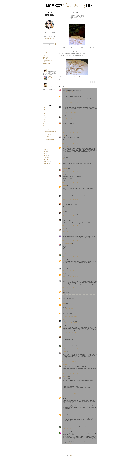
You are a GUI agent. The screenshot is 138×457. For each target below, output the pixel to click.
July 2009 (45, 151)
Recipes (68, 0)
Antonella (64, 303)
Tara (63, 202)
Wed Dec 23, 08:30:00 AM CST (70, 208)
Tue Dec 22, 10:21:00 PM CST (70, 91)
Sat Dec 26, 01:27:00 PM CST (70, 348)
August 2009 (46, 149)
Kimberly (64, 105)
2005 (44, 172)
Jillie (63, 325)
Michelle (63, 135)
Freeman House (45, 52)
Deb (63, 396)
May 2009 (46, 155)
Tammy (63, 211)
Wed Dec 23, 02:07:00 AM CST (70, 143)
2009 (44, 127)
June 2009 (46, 153)
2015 (44, 115)
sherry (63, 335)
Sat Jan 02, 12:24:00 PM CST (70, 428)
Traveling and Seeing (46, 63)
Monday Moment (46, 58)
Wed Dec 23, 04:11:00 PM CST (70, 276)
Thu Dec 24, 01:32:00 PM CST (70, 316)
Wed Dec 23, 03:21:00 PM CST (70, 256)
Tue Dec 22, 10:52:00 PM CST (70, 118)
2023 (44, 107)
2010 (44, 125)
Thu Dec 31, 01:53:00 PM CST (70, 409)
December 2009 (47, 129)
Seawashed (64, 279)
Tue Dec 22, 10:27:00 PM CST (70, 102)
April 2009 (46, 157)
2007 (44, 168)
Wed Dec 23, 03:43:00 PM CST (70, 263)
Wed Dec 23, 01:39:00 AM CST (70, 132)
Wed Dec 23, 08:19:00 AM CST (70, 199)
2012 (44, 121)
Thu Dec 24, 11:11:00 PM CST (70, 332)
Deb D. (63, 94)
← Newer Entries (62, 448)
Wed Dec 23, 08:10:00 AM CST (70, 190)
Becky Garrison (65, 146)
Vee (63, 218)
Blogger (71, 455)
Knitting (44, 55)
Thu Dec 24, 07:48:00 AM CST (70, 300)
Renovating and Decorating (47, 60)
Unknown (64, 161)
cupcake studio (65, 88)
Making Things (45, 57)
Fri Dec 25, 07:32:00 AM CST (70, 340)
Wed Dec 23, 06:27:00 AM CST (70, 165)
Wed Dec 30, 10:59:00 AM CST (70, 373)
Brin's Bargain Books (48, 140)
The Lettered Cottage (66, 391)
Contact (80, 0)
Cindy (63, 194)
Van (63, 290)
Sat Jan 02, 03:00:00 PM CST (70, 443)
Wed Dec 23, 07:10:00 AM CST (70, 182)
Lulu (63, 311)
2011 (44, 123)
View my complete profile (49, 38)
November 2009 (47, 143)
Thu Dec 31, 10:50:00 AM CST (70, 393)
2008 (44, 166)
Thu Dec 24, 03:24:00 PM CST (70, 322)
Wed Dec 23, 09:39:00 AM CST (70, 215)
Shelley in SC (64, 185)
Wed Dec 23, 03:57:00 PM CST (70, 270)
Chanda (63, 115)
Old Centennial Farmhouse (67, 243)
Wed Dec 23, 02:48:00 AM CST (70, 158)
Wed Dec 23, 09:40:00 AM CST (70, 231)
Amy (63, 319)
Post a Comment (62, 446)
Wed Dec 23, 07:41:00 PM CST (70, 287)
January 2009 (46, 163)
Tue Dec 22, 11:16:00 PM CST (70, 125)
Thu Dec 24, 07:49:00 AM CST (70, 308)
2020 (44, 109)
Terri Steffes (64, 364)
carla (63, 174)
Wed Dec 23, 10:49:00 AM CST (70, 240)
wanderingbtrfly (65, 121)
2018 (44, 111)
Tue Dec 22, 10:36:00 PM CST (70, 112)
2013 (44, 119)
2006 (44, 170)
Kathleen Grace (65, 168)
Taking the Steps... (48, 134)
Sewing (44, 61)
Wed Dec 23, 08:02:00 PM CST (70, 293)
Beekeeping (45, 49)
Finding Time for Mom (66, 431)
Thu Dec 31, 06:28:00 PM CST (70, 421)
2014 (44, 117)
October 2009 (46, 145)
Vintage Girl (64, 259)
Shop (75, 0)
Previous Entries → (92, 448)
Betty (63, 296)
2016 (44, 113)
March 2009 (46, 159)
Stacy (63, 273)
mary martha (64, 351)
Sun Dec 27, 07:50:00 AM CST (70, 361)
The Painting (47, 136)
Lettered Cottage (65, 376)
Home (57, 0)
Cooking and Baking (46, 51)
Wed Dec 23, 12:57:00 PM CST (70, 250)
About (63, 0)
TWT (63, 234)
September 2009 (47, 147)
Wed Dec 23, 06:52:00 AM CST (70, 171)
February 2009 (46, 161)
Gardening (44, 54)
